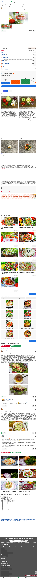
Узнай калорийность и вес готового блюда (18, 85)
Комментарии (15, 9)
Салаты (9, 308)
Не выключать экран (32, 48)
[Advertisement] (18, 39)
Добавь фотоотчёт (5, 345)
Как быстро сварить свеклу (24, 491)
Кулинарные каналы (5, 575)
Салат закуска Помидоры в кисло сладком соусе (8, 288)
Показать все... (32, 340)
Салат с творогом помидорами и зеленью (7, 228)
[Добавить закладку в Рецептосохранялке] (34, 31)
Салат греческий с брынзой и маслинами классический (9, 273)
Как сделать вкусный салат (6, 466)
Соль (3, 66)
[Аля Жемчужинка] (3, 400)
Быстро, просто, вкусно (27, 308)
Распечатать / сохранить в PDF (8, 190)
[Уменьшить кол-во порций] (35, 51)
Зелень (20, 520)
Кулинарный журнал (5, 567)
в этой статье (3, 168)
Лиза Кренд (5, 408)
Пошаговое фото (22, 9)
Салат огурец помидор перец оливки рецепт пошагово (8, 243)
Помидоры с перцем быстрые (19, 298)
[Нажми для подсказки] (13, 73)
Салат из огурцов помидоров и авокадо (27, 272)
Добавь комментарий (16, 345)
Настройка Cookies (4, 556)
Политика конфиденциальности (7, 552)
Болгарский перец (5, 57)
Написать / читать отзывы (7, 188)
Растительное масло (5, 63)
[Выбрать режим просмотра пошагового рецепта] (2, 110)
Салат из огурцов (9, 318)
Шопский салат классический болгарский (27, 258)
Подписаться (24, 540)
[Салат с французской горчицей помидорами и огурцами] (3, 26)
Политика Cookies (4, 554)
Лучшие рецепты (4, 561)
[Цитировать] (33, 397)
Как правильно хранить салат (25, 479)
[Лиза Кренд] (2, 409)
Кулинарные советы (4, 563)
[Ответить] (35, 397)
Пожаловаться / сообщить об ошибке (9, 191)
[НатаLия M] (2, 351)
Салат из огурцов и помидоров (9, 338)
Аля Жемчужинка (7, 399)
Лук (2, 58)
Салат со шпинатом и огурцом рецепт (26, 227)
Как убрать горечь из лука (6, 479)
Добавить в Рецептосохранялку (8, 187)
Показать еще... (32, 293)
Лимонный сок (14, 520)
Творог (3, 60)
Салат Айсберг (4, 52)
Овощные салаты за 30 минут (7, 298)
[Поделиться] (36, 573)
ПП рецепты (27, 338)
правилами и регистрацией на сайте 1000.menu (28, 542)
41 (2, 30)
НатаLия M (5, 350)
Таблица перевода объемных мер (6, 71)
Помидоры (4, 55)
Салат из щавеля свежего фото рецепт (8, 258)
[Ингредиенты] (36, 572)
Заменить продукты (4, 50)
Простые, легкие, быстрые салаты (27, 328)
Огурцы (3, 54)
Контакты (3, 558)
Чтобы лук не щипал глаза (24, 466)
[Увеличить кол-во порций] (35, 49)
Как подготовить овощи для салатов (8, 491)
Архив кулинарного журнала (6, 569)
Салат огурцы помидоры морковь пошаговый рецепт (26, 243)
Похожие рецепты (10, 9)
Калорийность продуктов (5, 565)
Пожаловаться (4, 9)
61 (35, 30)
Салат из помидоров (27, 318)
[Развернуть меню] (36, 575)
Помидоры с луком (9, 328)
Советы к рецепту (28, 9)
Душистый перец (5, 69)
